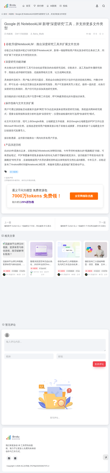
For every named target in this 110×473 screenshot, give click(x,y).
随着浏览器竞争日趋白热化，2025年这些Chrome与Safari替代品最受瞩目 (41, 264)
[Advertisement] (55, 299)
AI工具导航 (25, 466)
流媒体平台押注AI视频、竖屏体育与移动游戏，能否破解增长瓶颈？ (14, 264)
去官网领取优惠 (84, 196)
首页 (5, 14)
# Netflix (22, 271)
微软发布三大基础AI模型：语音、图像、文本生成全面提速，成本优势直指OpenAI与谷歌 (96, 266)
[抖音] (8, 458)
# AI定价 (97, 271)
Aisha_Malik (38, 33)
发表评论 (99, 364)
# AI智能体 (70, 271)
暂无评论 (10, 324)
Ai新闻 (11, 14)
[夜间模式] (106, 457)
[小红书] (15, 458)
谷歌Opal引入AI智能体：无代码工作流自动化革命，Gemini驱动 (69, 264)
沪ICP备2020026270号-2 (39, 466)
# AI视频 (15, 271)
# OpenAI (42, 268)
